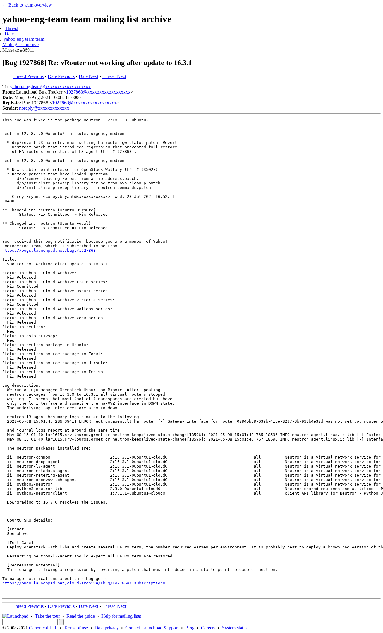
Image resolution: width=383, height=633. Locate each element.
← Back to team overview (27, 4)
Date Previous (61, 76)
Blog (189, 627)
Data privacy (107, 627)
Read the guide (80, 616)
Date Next (88, 76)
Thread (11, 28)
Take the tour (47, 616)
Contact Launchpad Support (152, 627)
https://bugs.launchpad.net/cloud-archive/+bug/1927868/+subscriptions (83, 583)
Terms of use (76, 627)
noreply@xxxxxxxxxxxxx (44, 108)
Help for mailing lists (121, 616)
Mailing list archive (20, 44)
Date (9, 33)
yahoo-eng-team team (24, 39)
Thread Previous (28, 76)
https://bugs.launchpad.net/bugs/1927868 (49, 250)
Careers (208, 627)
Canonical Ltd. (43, 627)
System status (234, 627)
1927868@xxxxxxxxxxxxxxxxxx (98, 91)
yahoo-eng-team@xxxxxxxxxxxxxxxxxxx (50, 86)
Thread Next (114, 76)
